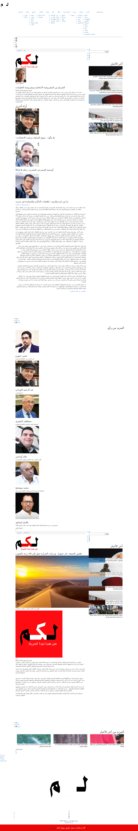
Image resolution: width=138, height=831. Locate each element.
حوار (63, 19)
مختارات (80, 15)
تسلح (86, 24)
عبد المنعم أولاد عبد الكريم (22, 205)
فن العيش (80, 23)
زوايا (86, 28)
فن (57, 15)
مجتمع (34, 12)
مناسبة (79, 17)
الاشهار (2, 757)
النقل (32, 19)
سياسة (27, 12)
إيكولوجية (87, 19)
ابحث (107, 51)
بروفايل (64, 21)
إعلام (86, 15)
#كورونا (87, 23)
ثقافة (58, 12)
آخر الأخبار (26, 532)
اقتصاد (41, 12)
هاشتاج (52, 23)
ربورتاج (64, 17)
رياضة (47, 12)
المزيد (87, 12)
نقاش (57, 17)
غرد (18, 319)
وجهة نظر (53, 19)
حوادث (32, 17)
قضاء (32, 15)
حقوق (72, 15)
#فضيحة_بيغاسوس (90, 34)
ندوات (57, 19)
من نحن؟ (2, 755)
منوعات (81, 12)
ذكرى (86, 26)
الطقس (87, 21)
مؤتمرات (40, 17)
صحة (32, 21)
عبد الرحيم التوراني (20, 141)
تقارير (25, 15)
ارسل (18, 322)
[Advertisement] (51, 305)
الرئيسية (20, 12)
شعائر (79, 21)
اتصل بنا (2, 759)
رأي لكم (53, 15)
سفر (79, 19)
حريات (74, 12)
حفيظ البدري (18, 173)
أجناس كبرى (66, 12)
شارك (18, 320)
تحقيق (63, 15)
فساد (86, 17)
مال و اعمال (41, 15)
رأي (53, 12)
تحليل (25, 17)
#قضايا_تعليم (34, 23)
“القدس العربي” (74, 291)
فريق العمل (99, 12)
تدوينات (53, 21)
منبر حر (53, 17)
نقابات (32, 24)
